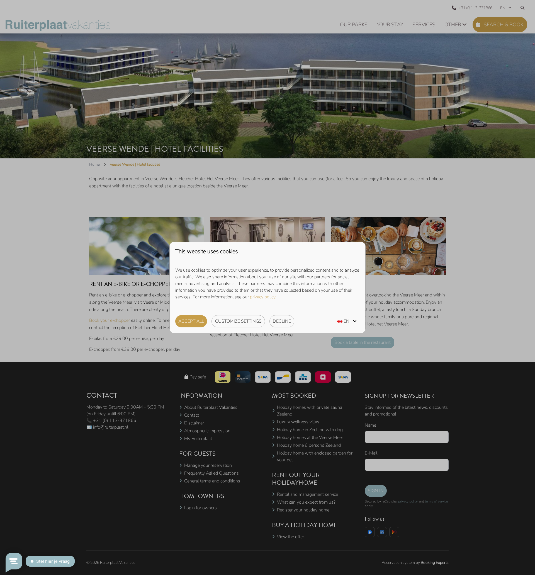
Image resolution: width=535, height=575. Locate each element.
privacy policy (262, 297)
